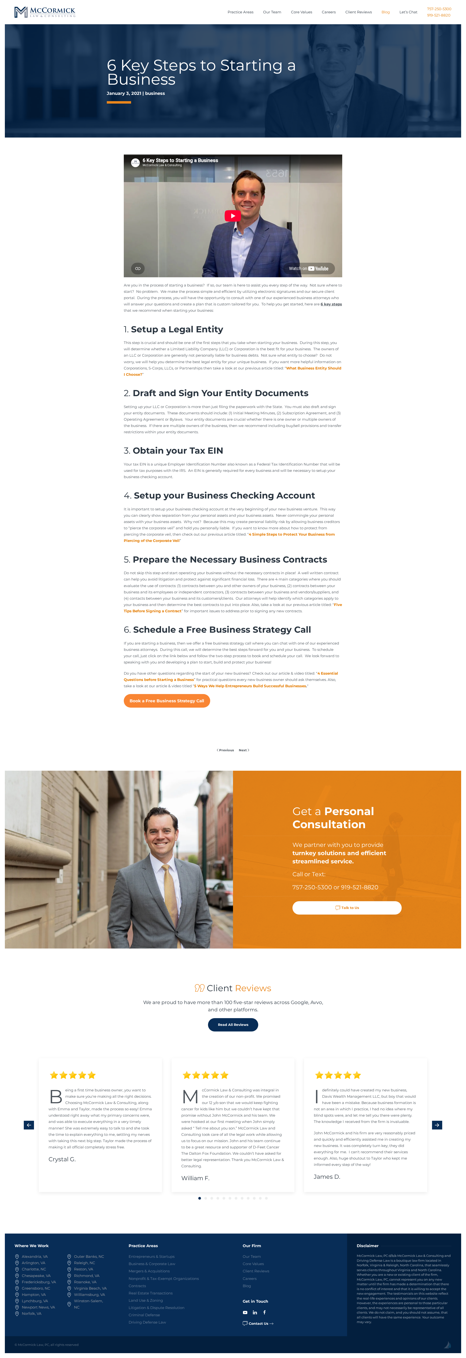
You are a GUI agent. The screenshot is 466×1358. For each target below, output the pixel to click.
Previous (226, 750)
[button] (29, 1125)
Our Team (272, 12)
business (155, 93)
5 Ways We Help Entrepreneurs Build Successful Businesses (250, 686)
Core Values (301, 12)
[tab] (199, 1198)
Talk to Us (350, 908)
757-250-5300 (439, 9)
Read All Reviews (233, 1025)
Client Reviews (358, 12)
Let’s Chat (408, 12)
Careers (329, 12)
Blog (386, 12)
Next (243, 750)
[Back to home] (45, 12)
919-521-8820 (438, 15)
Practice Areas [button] (240, 12)
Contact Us (258, 1323)
